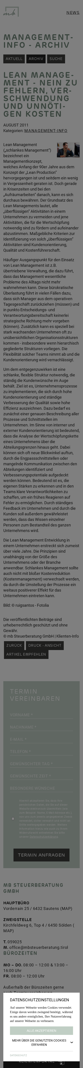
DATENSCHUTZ (18, 1055)
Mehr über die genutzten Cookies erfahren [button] (39, 1042)
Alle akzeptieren (41, 1030)
